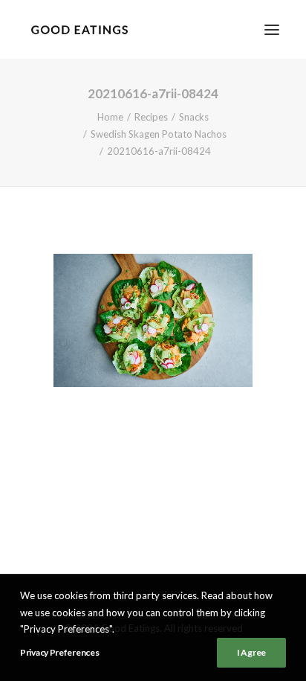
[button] (272, 29)
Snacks (194, 117)
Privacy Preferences (59, 652)
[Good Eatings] (79, 29)
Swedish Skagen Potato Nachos (159, 134)
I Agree (251, 652)
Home (110, 117)
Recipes (151, 117)
